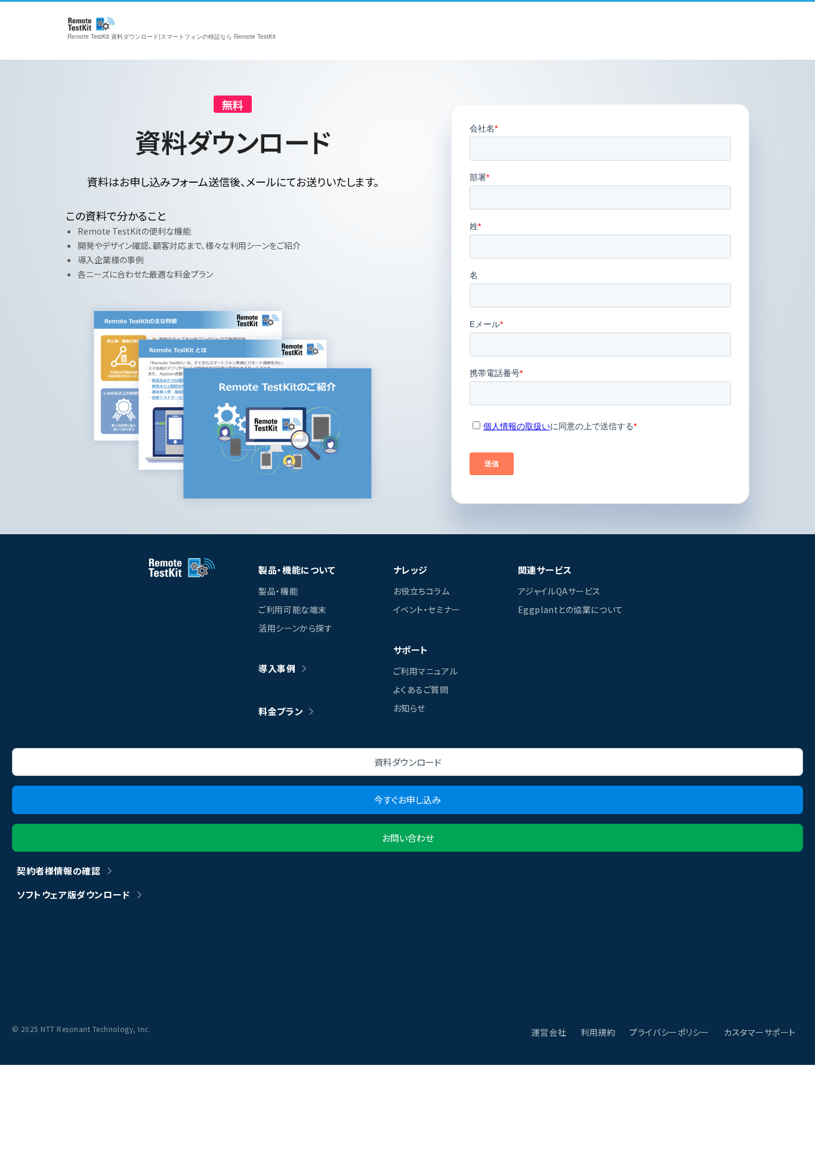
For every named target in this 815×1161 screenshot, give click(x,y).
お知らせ (409, 708)
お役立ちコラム (421, 591)
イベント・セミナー (427, 609)
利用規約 (598, 1032)
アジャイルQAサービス (559, 591)
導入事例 (276, 668)
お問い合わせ (408, 838)
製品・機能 (278, 591)
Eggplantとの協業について (570, 609)
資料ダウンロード (408, 762)
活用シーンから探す (295, 628)
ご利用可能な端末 (292, 609)
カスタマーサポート (760, 1032)
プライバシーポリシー (669, 1032)
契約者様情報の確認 (58, 870)
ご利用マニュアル (425, 671)
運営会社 (549, 1032)
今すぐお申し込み (407, 799)
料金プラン (280, 711)
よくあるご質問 (421, 689)
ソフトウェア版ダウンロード (73, 894)
